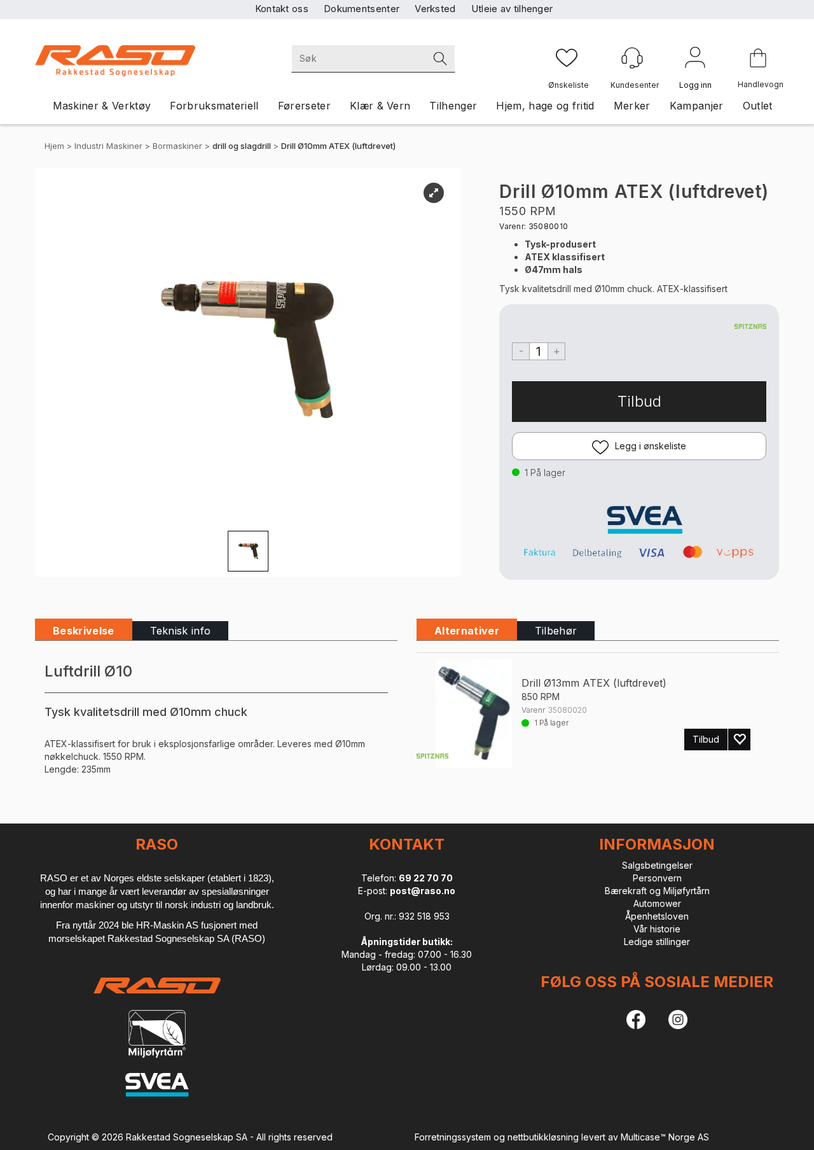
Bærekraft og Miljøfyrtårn (657, 890)
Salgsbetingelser (657, 865)
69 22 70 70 (426, 878)
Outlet (758, 105)
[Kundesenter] (632, 58)
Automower (657, 903)
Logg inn (695, 60)
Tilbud (639, 401)
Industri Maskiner (108, 146)
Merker (632, 105)
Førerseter (304, 105)
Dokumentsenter (361, 9)
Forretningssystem (453, 1137)
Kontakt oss (281, 9)
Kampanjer (697, 105)
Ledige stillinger (657, 941)
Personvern (657, 878)
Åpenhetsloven (657, 916)
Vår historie (656, 928)
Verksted (435, 9)
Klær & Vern (380, 105)
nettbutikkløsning (543, 1137)
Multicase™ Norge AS (665, 1137)
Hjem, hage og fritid (545, 105)
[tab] (83, 631)
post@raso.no (422, 890)
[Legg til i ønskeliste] (739, 739)
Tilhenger (453, 105)
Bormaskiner (177, 146)
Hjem (54, 146)
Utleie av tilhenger (512, 9)
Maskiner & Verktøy (102, 105)
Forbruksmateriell (214, 105)
